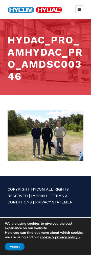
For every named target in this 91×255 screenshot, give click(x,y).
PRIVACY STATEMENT (55, 202)
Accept (14, 247)
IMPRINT (39, 196)
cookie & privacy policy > (60, 237)
